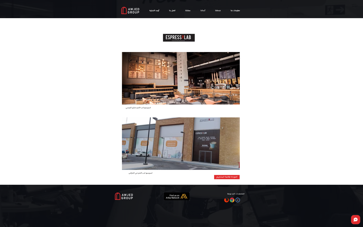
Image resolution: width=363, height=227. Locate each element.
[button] (181, 78)
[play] (233, 102)
